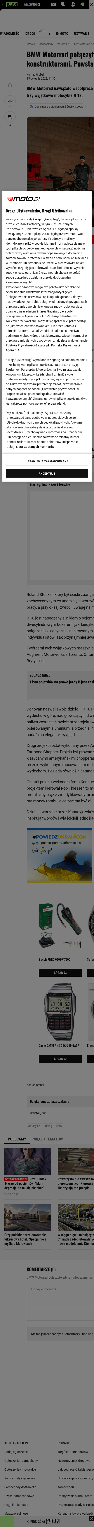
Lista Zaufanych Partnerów (35, 446)
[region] (47, 336)
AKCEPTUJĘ (47, 473)
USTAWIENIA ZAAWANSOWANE (47, 461)
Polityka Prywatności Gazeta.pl (27, 345)
